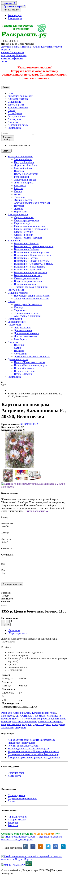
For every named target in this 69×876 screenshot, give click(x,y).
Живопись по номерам (20, 96)
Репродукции (21, 176)
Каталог (6, 151)
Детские (18, 208)
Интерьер (19, 205)
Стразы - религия (23, 234)
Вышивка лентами (18, 107)
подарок (26, 724)
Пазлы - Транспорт (24, 371)
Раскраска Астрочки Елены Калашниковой (25, 712)
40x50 (53, 712)
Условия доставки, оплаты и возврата (28, 748)
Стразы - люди (22, 223)
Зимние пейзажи (23, 159)
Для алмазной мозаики (26, 333)
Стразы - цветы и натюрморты (31, 229)
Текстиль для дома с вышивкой (31, 287)
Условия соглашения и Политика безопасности (33, 751)
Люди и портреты (24, 182)
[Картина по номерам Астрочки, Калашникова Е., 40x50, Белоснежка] (19, 467)
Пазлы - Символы (24, 368)
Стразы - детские (23, 231)
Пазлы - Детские (23, 374)
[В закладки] (2, 605)
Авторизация (15, 18)
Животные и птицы (25, 179)
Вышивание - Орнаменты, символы (33, 263)
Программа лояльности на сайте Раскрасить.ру (33, 754)
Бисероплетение (17, 116)
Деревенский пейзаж (25, 165)
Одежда (18, 307)
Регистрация (15, 15)
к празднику (58, 724)
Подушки (19, 345)
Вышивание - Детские (26, 258)
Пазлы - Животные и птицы (29, 362)
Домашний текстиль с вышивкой (32, 356)
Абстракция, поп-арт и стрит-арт (32, 202)
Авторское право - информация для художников (34, 757)
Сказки (18, 191)
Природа (19, 171)
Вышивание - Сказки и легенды (31, 260)
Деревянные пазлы (18, 125)
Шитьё (11, 110)
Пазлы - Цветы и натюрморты (30, 365)
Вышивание (14, 101)
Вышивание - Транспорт (27, 269)
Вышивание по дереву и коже (30, 272)
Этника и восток (23, 200)
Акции (11, 801)
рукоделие (20, 727)
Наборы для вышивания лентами (32, 295)
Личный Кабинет (17, 816)
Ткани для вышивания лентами (31, 298)
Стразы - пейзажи (24, 217)
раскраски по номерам (24, 721)
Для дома (13, 122)
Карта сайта (14, 775)
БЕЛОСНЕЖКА (29, 424)
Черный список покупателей (23, 745)
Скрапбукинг (15, 113)
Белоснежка (7, 715)
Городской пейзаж (24, 162)
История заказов (17, 819)
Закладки (13, 822)
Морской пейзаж (23, 168)
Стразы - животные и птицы (29, 226)
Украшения (20, 310)
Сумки (18, 347)
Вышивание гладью (25, 284)
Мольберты (20, 339)
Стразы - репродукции (26, 220)
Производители (16, 795)
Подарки (19, 350)
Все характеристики (12, 584)
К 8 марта (40, 715)
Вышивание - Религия (26, 243)
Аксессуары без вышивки (28, 304)
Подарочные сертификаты (22, 798)
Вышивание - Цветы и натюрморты (33, 246)
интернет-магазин (11, 724)
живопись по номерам (50, 721)
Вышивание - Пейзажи (26, 249)
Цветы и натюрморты (26, 173)
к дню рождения (42, 724)
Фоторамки (20, 353)
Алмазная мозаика (18, 98)
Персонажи (20, 211)
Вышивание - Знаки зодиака (29, 266)
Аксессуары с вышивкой (27, 316)
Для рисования (22, 327)
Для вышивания (23, 330)
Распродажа (14, 127)
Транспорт (20, 197)
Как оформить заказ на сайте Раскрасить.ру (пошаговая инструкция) (31, 741)
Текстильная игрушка (26, 313)
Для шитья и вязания (25, 336)
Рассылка (13, 825)
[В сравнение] (5, 605)
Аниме (18, 194)
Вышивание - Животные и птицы (32, 255)
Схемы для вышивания (26, 278)
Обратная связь (16, 772)
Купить (6, 624)
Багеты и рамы (16, 104)
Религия (18, 188)
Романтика (20, 185)
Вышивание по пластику (28, 275)
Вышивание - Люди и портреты (31, 252)
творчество (7, 727)
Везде (11, 93)
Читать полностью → (36, 511)
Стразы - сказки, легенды (28, 237)
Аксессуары (14, 119)
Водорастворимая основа (28, 281)
